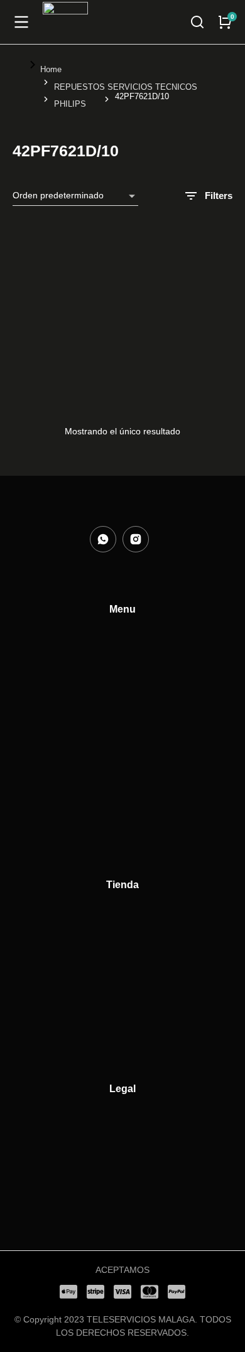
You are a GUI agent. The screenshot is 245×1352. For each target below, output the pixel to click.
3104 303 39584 (49, 358)
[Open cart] (224, 22)
